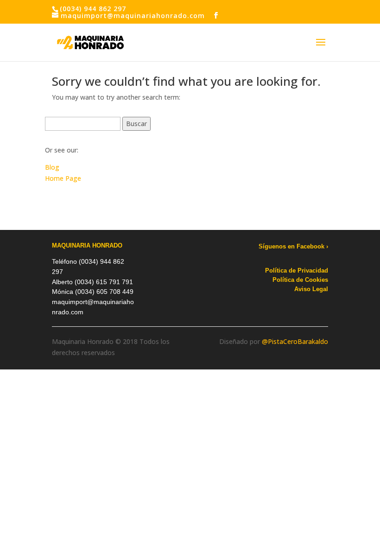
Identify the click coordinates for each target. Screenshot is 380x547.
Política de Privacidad (296, 270)
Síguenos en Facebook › (293, 246)
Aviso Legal (311, 289)
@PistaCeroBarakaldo (295, 341)
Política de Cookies (300, 279)
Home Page (63, 178)
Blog (52, 167)
